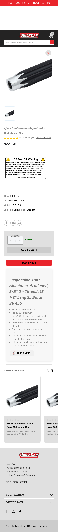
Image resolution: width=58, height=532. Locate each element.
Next (52, 370)
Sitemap (43, 526)
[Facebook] (6, 223)
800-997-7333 (16, 482)
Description (29, 262)
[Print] (19, 223)
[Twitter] (20, 511)
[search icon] (52, 42)
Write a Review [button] (43, 138)
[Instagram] (13, 511)
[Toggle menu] (7, 35)
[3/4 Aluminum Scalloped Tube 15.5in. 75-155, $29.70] (22, 396)
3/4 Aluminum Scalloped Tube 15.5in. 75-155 (20, 425)
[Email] (13, 223)
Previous (48, 370)
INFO (48, 2)
